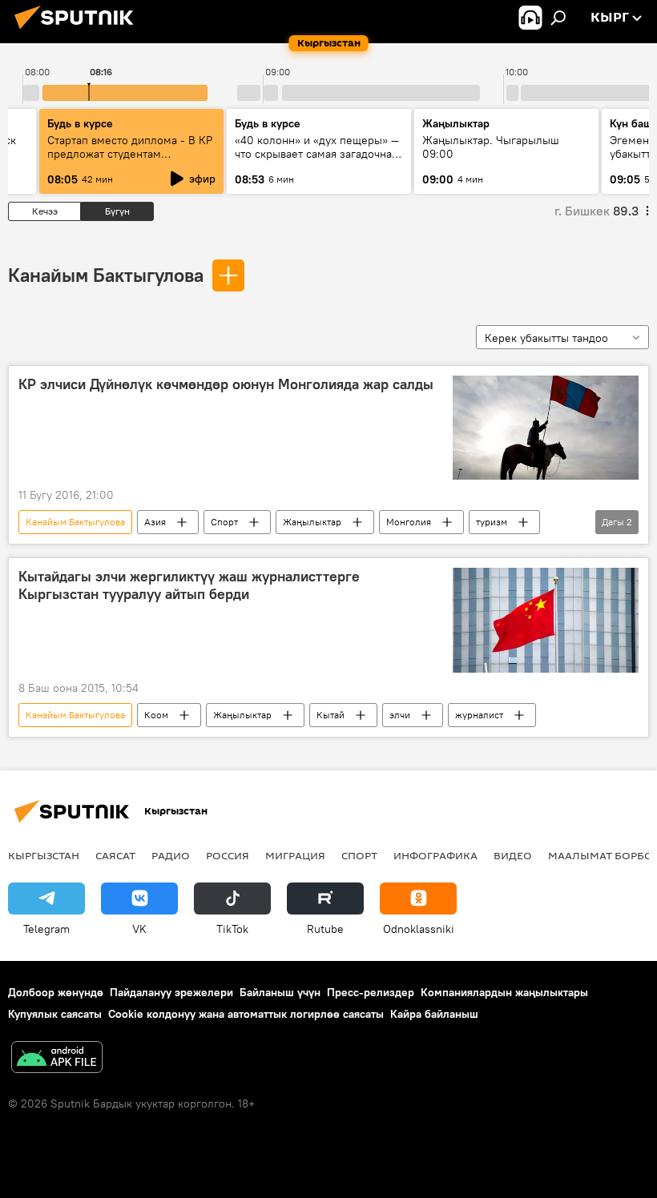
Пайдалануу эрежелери (171, 992)
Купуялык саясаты (55, 1014)
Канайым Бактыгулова (106, 275)
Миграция (295, 855)
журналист (479, 715)
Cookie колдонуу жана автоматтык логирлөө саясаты (246, 1014)
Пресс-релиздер (370, 992)
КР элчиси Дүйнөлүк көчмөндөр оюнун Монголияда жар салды (225, 384)
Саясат (115, 855)
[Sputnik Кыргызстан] (78, 31)
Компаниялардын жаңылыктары (504, 992)
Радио (170, 855)
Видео (513, 855)
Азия (155, 522)
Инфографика (435, 855)
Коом (156, 715)
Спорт (224, 522)
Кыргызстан (43, 855)
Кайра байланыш (434, 1014)
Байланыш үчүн (280, 992)
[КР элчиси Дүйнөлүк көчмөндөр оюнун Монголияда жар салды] (546, 428)
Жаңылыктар (312, 522)
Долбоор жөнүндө (55, 992)
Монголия (408, 522)
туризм (491, 522)
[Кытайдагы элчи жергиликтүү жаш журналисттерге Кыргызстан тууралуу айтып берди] (546, 620)
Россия (227, 855)
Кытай (330, 715)
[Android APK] (56, 1059)
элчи (399, 715)
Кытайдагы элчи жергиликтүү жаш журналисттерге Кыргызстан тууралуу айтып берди (189, 585)
